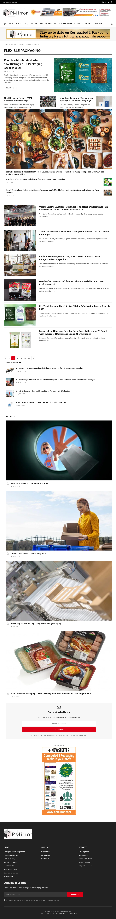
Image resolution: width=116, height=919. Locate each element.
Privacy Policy (73, 735)
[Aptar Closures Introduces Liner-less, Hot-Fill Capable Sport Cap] (10, 405)
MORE (87, 24)
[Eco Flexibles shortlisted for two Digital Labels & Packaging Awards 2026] (20, 315)
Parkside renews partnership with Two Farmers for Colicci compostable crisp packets (70, 258)
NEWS (18, 24)
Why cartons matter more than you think (29, 483)
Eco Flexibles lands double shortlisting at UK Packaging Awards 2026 (23, 64)
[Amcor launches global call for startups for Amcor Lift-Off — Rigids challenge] (20, 240)
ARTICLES (39, 24)
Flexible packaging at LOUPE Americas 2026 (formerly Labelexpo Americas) (18, 99)
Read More (10, 88)
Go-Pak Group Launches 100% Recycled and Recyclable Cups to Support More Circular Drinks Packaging (55, 380)
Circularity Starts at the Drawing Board (29, 553)
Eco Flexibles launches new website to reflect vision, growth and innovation (35, 179)
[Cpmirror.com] (15, 12)
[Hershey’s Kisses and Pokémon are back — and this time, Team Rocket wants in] (20, 290)
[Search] (111, 23)
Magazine (29, 24)
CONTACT (98, 24)
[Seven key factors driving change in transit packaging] (59, 591)
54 (29, 358)
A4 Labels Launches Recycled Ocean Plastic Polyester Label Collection (43, 391)
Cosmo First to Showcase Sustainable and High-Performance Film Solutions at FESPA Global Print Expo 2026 (73, 208)
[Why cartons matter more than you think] (59, 450)
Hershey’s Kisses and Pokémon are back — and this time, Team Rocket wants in (71, 283)
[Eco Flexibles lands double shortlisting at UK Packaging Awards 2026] (83, 75)
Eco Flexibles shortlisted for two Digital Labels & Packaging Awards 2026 (74, 307)
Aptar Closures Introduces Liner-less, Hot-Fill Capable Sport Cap (41, 402)
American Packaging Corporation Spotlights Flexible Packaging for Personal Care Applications (76, 99)
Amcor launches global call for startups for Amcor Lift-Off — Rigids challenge (74, 233)
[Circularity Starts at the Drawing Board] (59, 521)
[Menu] (5, 23)
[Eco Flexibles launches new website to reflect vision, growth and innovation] (108, 182)
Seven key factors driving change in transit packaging (36, 623)
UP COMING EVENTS (66, 24)
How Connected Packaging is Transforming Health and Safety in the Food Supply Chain (51, 693)
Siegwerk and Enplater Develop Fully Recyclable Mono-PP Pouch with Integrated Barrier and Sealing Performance (73, 332)
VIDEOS (80, 24)
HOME (11, 24)
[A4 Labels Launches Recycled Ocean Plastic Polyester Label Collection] (10, 393)
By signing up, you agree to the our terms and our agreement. (59, 735)
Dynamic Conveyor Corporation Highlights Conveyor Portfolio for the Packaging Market (49, 368)
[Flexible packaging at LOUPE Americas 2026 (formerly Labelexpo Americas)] (48, 101)
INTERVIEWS (50, 24)
